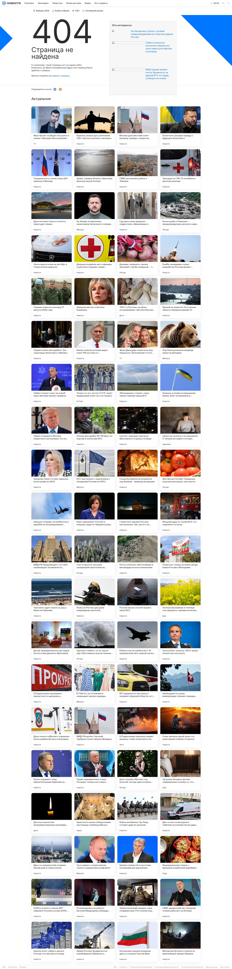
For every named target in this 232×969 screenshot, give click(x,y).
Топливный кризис (94, 11)
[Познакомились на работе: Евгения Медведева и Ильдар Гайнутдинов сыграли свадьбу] (94, 899)
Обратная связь (212, 967)
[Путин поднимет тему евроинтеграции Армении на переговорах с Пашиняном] (51, 770)
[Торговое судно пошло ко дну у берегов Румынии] (51, 598)
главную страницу (60, 75)
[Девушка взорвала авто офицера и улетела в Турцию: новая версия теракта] (94, 255)
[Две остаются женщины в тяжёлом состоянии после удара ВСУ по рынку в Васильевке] (180, 813)
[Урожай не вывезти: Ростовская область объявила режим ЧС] (180, 298)
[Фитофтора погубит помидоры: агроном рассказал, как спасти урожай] (180, 470)
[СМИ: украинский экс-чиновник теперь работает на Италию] (180, 899)
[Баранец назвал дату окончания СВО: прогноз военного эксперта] (94, 126)
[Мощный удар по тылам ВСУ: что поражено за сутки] (180, 513)
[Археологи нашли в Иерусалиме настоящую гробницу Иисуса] (94, 813)
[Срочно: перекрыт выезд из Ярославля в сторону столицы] (137, 427)
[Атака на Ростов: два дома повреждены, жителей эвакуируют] (94, 598)
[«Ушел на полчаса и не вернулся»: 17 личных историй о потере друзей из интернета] (180, 427)
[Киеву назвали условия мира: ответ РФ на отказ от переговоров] (94, 341)
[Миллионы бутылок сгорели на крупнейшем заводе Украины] (180, 942)
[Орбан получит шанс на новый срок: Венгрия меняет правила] (51, 384)
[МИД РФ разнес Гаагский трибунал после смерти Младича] (94, 727)
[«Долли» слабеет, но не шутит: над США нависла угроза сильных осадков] (94, 641)
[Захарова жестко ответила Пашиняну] (94, 298)
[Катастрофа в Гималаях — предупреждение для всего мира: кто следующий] (180, 212)
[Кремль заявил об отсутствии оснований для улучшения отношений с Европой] (137, 856)
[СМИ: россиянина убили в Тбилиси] (137, 169)
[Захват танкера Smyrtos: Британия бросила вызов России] (94, 169)
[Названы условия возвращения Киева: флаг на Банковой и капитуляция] (180, 384)
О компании (12, 967)
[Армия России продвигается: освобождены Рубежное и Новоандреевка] (94, 942)
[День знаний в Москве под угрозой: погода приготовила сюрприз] (137, 770)
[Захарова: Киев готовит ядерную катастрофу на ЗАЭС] (51, 470)
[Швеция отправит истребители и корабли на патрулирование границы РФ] (51, 513)
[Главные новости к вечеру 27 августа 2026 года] (51, 298)
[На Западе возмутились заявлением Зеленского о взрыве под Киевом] (94, 212)
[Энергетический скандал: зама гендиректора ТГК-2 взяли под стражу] (137, 899)
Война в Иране (62, 11)
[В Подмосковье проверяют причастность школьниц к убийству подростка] (51, 684)
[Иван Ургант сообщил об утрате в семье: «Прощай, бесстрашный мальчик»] (51, 126)
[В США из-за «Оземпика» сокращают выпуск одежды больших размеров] (94, 684)
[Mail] (4, 3)
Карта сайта (225, 967)
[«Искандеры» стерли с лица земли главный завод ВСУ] (137, 384)
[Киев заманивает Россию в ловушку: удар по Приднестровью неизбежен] (94, 513)
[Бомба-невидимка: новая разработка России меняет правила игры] (180, 255)
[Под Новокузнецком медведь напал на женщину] (180, 341)
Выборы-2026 (42, 11)
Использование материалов (192, 967)
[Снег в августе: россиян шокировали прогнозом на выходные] (94, 556)
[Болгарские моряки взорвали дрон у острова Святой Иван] (137, 942)
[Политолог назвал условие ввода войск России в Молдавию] (180, 556)
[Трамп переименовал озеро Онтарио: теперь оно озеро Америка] (94, 770)
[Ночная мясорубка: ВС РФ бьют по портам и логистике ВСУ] (94, 427)
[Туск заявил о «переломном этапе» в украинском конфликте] (94, 856)
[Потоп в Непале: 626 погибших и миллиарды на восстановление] (137, 556)
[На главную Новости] (13, 3)
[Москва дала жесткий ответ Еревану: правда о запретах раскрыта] (137, 126)
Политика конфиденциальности (167, 967)
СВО (77, 11)
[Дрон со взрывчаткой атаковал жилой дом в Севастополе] (51, 856)
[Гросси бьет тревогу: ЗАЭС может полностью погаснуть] (180, 641)
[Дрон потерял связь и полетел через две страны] (51, 212)
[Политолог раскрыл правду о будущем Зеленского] (180, 126)
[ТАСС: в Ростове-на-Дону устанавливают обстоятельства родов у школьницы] (137, 298)
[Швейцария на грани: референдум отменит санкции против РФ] (180, 684)
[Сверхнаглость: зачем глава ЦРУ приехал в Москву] (51, 169)
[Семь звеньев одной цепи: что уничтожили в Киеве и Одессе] (180, 727)
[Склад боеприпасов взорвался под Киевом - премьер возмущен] (137, 470)
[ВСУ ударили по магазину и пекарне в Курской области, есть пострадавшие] (137, 684)
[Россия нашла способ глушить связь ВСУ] (137, 598)
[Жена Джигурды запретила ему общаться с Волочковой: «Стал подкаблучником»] (137, 341)
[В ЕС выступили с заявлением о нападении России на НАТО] (94, 470)
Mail (4, 967)
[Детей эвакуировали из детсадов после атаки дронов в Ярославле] (51, 641)
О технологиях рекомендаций (141, 967)
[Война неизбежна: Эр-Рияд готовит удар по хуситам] (137, 813)
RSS (115, 967)
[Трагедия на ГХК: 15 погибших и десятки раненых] (180, 169)
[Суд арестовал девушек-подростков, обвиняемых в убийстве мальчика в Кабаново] (137, 212)
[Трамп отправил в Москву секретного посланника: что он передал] (51, 427)
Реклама (23, 967)
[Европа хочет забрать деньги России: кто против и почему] (51, 942)
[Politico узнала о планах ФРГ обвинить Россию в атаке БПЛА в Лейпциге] (51, 899)
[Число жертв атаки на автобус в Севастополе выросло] (51, 255)
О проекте (123, 967)
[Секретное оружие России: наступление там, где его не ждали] (137, 513)
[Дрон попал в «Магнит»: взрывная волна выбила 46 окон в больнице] (51, 727)
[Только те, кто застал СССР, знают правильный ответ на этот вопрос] (94, 384)
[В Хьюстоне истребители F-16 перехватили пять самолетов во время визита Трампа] (137, 641)
